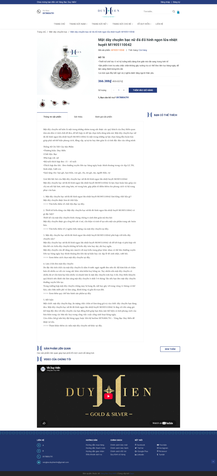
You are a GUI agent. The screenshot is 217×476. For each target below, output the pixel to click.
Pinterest (162, 451)
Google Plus (142, 451)
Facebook (140, 445)
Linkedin (140, 454)
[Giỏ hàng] (178, 12)
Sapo (132, 473)
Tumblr (161, 454)
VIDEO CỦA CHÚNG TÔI (57, 359)
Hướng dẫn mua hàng (95, 445)
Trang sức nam (77, 24)
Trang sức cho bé (122, 24)
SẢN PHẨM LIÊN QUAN (57, 348)
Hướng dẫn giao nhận (95, 451)
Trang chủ (59, 24)
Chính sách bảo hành (119, 448)
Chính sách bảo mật (119, 445)
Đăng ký (176, 2)
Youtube (163, 445)
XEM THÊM (170, 349)
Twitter (140, 448)
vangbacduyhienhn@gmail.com (56, 462)
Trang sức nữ (99, 24)
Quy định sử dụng (117, 454)
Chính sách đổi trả (118, 451)
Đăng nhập (165, 2)
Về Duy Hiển (143, 24)
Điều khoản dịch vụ (94, 454)
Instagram (163, 448)
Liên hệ (159, 24)
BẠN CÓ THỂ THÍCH (165, 115)
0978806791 (48, 13)
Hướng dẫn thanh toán (95, 448)
